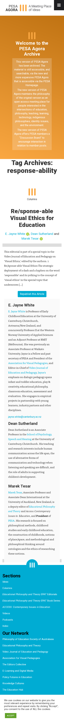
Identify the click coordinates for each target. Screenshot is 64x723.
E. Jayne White (15, 234)
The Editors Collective (14, 664)
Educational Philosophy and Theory (21, 645)
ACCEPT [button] (10, 715)
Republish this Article (32, 294)
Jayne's (42, 372)
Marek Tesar (30, 238)
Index (5, 625)
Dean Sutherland (42, 234)
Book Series (31, 600)
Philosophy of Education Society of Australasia (28, 639)
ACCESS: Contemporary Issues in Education (26, 607)
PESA (11, 520)
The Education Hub (12, 689)
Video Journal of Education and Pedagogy (25, 651)
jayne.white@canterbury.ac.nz (24, 416)
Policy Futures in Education (17, 677)
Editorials (29, 594)
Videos (6, 613)
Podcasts (7, 619)
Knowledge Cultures (13, 683)
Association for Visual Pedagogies (28, 363)
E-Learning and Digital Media (17, 670)
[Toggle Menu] (59, 5)
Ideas (5, 581)
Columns (7, 588)
